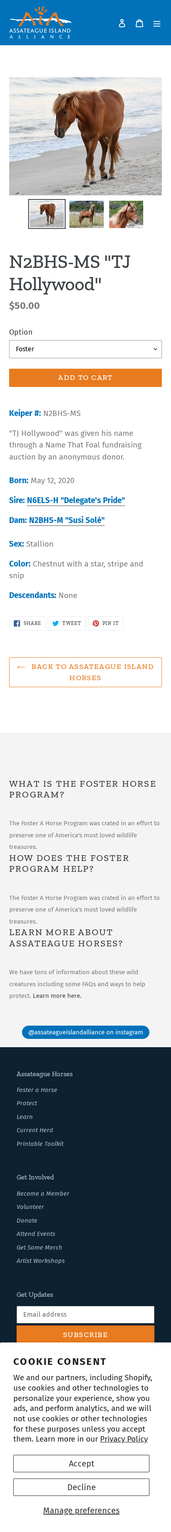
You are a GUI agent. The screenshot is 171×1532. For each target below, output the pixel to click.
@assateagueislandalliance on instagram (85, 1032)
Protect (27, 1103)
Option (21, 332)
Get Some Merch (39, 1247)
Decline (81, 1487)
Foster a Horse (37, 1090)
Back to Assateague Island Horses (91, 672)
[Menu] (157, 22)
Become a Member (43, 1193)
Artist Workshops (41, 1261)
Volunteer (30, 1207)
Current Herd (35, 1130)
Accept (81, 1464)
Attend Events (36, 1234)
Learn (25, 1117)
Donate (27, 1220)
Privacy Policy (124, 1439)
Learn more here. (57, 995)
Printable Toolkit (40, 1144)
